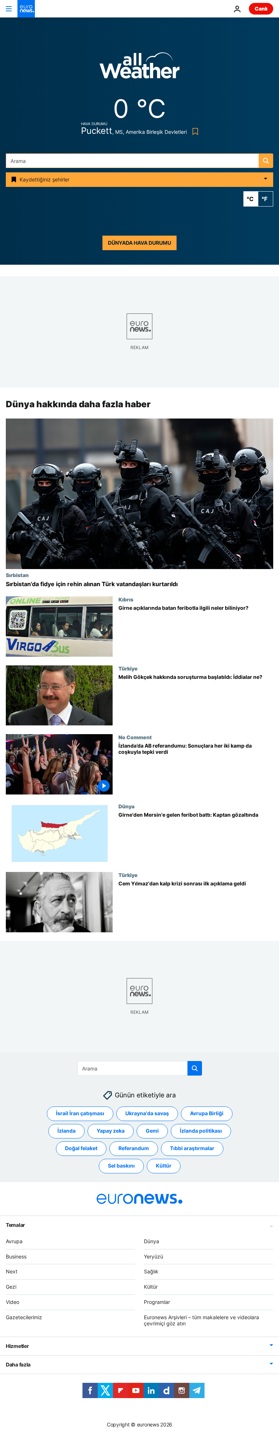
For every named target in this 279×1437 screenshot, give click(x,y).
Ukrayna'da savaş (147, 1113)
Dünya (126, 806)
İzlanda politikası (201, 1131)
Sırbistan (17, 575)
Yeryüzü (153, 1256)
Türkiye (128, 668)
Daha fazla (18, 1365)
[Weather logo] (139, 68)
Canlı (261, 8)
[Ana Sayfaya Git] (26, 8)
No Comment (135, 737)
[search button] (266, 160)
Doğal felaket (81, 1148)
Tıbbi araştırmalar (192, 1148)
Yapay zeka (111, 1131)
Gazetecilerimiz (24, 1317)
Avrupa (14, 1241)
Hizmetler (17, 1346)
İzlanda (66, 1131)
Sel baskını (121, 1166)
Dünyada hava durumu (139, 243)
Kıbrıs (125, 599)
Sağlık (151, 1272)
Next (11, 1272)
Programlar (157, 1302)
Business (16, 1256)
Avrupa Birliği (206, 1113)
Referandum (133, 1148)
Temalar (15, 1225)
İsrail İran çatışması (80, 1113)
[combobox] (139, 160)
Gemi (152, 1131)
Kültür (163, 1166)
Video (12, 1302)
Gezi (11, 1287)
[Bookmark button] (194, 131)
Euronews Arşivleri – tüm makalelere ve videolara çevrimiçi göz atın (201, 1320)
